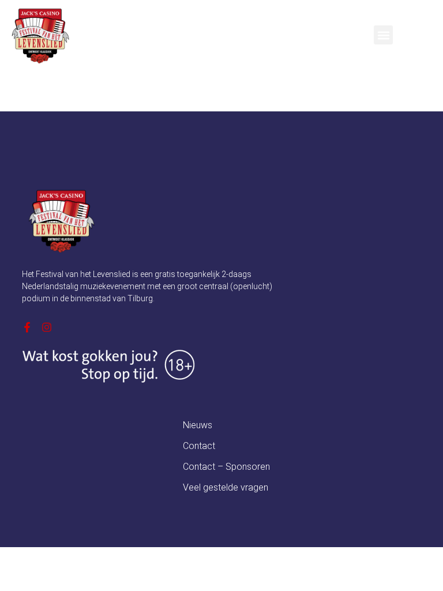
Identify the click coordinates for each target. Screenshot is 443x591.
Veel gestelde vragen (225, 487)
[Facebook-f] (27, 327)
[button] (383, 34)
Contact (199, 445)
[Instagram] (47, 327)
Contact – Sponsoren (226, 466)
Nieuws (197, 425)
